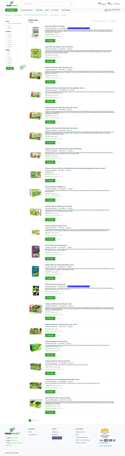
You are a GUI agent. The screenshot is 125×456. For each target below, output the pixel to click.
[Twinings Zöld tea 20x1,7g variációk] (35, 367)
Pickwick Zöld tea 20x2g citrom (56, 226)
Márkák (7, 50)
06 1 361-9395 (114, 9)
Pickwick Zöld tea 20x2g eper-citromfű (58, 206)
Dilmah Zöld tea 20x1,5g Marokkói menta (59, 265)
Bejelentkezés (55, 432)
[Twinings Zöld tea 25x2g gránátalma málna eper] (35, 385)
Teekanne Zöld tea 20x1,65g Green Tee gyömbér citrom (64, 88)
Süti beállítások (57, 437)
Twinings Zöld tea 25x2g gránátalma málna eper (62, 379)
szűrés (11, 68)
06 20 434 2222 (13, 440)
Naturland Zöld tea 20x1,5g (54, 26)
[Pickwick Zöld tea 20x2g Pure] (35, 193)
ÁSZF (77, 434)
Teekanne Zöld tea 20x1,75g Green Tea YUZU (61, 324)
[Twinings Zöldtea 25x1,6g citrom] (35, 347)
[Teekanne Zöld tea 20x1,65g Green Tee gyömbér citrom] (35, 94)
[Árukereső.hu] (109, 443)
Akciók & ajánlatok (27, 10)
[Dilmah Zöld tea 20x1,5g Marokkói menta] (35, 271)
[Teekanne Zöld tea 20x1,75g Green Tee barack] (35, 134)
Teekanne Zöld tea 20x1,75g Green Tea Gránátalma (63, 149)
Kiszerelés (8, 31)
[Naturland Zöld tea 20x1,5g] (35, 32)
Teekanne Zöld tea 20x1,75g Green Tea (58, 67)
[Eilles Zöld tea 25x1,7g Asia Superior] (35, 404)
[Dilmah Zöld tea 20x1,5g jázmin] (35, 251)
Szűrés (7, 21)
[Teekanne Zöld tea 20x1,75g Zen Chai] (35, 310)
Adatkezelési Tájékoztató (82, 437)
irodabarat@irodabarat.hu (17, 442)
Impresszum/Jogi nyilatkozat (83, 440)
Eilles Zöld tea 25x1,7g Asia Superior (57, 398)
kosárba (51, 40)
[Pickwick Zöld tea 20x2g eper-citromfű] (35, 212)
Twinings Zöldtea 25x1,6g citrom (56, 341)
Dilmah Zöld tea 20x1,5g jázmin (56, 245)
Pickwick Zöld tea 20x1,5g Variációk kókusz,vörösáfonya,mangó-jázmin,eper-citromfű (75, 168)
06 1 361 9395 (14, 438)
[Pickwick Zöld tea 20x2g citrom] (35, 232)
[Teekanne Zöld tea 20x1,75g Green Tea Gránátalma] (35, 155)
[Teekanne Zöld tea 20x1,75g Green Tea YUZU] (35, 330)
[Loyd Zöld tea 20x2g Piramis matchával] (35, 53)
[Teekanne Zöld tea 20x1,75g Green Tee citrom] (35, 113)
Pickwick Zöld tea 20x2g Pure (55, 187)
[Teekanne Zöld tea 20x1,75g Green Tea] (35, 73)
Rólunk (47, 10)
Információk (54, 10)
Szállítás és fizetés (80, 432)
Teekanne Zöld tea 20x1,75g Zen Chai (58, 304)
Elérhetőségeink (66, 10)
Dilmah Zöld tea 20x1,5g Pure (55, 284)
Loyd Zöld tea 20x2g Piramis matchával (59, 47)
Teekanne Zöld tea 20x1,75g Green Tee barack (61, 128)
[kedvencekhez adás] (59, 41)
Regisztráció (55, 434)
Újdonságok (39, 10)
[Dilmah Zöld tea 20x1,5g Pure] (35, 290)
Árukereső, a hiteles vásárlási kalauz (105, 445)
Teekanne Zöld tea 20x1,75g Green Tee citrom (61, 107)
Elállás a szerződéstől (81, 442)
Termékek (11, 10)
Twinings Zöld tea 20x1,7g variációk (57, 361)
